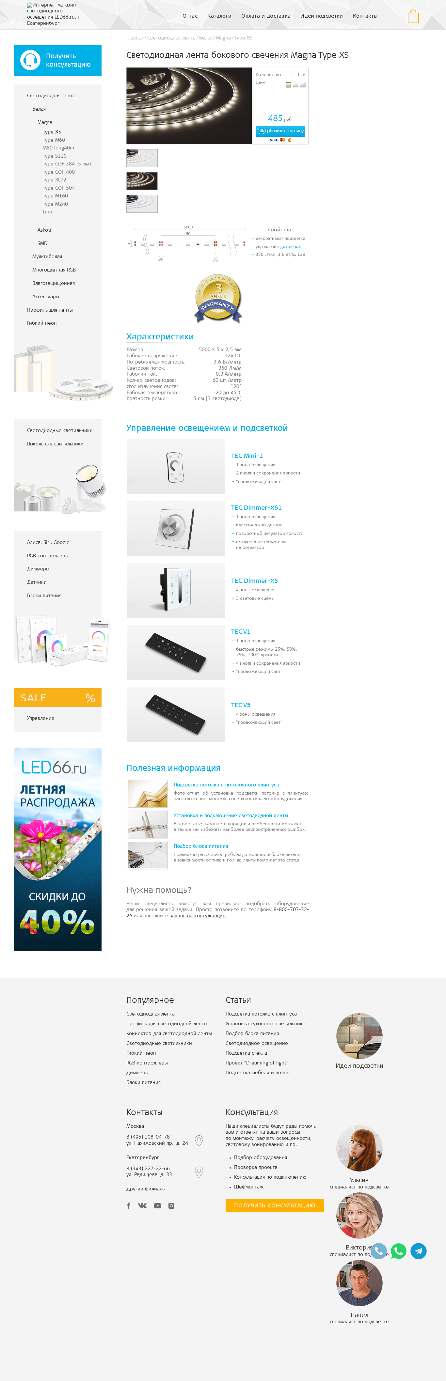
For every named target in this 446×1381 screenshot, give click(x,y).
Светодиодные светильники (60, 430)
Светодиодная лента (51, 96)
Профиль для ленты (50, 310)
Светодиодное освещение (257, 1043)
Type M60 (54, 140)
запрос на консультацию (198, 916)
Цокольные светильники (55, 444)
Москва (135, 1126)
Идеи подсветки (321, 16)
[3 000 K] (288, 84)
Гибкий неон (42, 323)
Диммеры (38, 569)
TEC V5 (241, 706)
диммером (290, 247)
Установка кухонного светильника (265, 1024)
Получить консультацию (275, 1206)
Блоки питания (44, 596)
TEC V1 (241, 632)
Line (47, 212)
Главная (135, 38)
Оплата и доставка (266, 16)
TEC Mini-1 (247, 456)
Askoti (44, 230)
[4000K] (295, 84)
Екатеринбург (142, 1158)
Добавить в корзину (283, 131)
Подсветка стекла (246, 1053)
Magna (45, 122)
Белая (39, 109)
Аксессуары (45, 297)
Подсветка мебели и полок (257, 1073)
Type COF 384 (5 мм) (67, 164)
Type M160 (55, 196)
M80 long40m (58, 148)
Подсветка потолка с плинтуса (261, 1014)
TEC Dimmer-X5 (254, 581)
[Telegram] (418, 1251)
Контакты (365, 16)
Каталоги (219, 16)
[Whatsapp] (398, 1251)
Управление (41, 718)
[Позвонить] (379, 1251)
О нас (190, 16)
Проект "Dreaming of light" (257, 1063)
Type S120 (55, 156)
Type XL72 (54, 180)
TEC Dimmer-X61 (256, 508)
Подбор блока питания (252, 1034)
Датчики (37, 582)
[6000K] (303, 84)
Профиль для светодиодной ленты (166, 1024)
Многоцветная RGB (54, 270)
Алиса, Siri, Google (48, 542)
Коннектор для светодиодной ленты (169, 1034)
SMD (42, 243)
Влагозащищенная (53, 283)
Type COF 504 (59, 188)
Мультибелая (47, 257)
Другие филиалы (146, 1189)
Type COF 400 (59, 172)
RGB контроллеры (48, 556)
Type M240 (55, 204)
